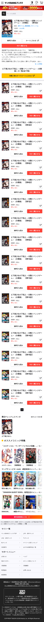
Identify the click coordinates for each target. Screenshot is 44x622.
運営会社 (6, 582)
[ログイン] (36, 3)
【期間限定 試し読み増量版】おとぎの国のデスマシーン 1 (31, 465)
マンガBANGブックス (7, 522)
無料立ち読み (11, 40)
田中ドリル (21, 26)
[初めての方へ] (32, 3)
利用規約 (4, 570)
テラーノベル (34, 26)
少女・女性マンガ (6, 538)
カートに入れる (31, 40)
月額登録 (4, 565)
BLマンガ (4, 542)
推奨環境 (4, 575)
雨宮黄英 (27, 26)
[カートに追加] (40, 91)
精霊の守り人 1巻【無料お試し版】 (19, 512)
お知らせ (4, 556)
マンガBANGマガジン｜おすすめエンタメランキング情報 (21, 585)
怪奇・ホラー (19, 522)
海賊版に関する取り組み (22, 584)
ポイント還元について (29, 561)
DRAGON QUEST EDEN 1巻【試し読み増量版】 (7, 512)
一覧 (39, 446)
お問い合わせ (27, 570)
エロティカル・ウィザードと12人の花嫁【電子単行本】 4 (7, 465)
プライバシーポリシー (34, 582)
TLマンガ (26, 538)
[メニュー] (2, 3)
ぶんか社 (21, 28)
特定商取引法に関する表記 (19, 582)
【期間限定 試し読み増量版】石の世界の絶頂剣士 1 (19, 465)
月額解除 (25, 565)
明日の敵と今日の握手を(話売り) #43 (7, 488)
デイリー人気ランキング (30, 542)
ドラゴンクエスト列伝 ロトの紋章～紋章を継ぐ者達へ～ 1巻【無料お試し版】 (31, 512)
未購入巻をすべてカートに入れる (20, 76)
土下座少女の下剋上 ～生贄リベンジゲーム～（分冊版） (7, 436)
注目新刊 (4, 547)
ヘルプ (25, 556)
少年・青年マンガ (28, 533)
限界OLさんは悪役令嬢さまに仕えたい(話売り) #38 (19, 488)
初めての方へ (5, 561)
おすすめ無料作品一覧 (29, 547)
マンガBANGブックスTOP (9, 533)
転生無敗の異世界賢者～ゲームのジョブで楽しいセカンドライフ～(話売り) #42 (31, 488)
